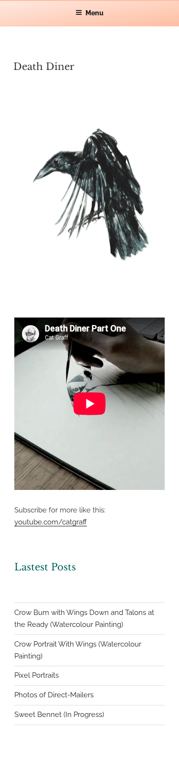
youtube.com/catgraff (50, 522)
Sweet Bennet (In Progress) (59, 714)
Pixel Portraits (36, 675)
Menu (94, 13)
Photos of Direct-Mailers (54, 695)
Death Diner (43, 66)
